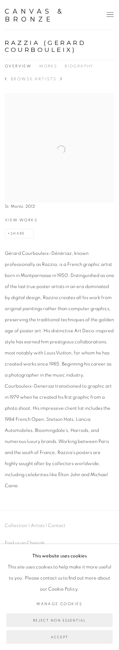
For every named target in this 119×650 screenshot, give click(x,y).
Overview (18, 66)
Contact (56, 525)
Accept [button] (59, 637)
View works (21, 220)
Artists (37, 525)
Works (48, 66)
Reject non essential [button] (59, 620)
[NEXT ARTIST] (61, 79)
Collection (16, 525)
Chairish (35, 543)
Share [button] (17, 233)
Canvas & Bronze (35, 15)
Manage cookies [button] (59, 604)
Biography (79, 66)
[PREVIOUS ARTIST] (6, 79)
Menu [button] (109, 15)
